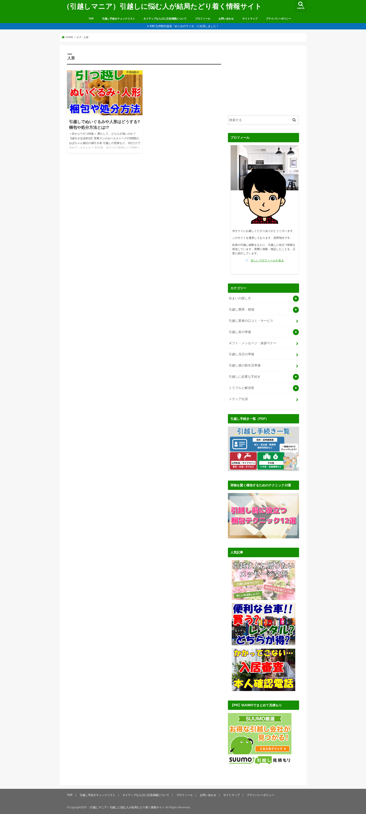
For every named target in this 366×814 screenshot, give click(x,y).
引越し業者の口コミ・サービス (251, 320)
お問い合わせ (226, 18)
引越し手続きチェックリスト (118, 18)
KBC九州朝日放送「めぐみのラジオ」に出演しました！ (184, 26)
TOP (91, 18)
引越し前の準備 (240, 332)
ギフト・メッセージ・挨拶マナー (252, 343)
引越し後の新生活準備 (245, 365)
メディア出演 (238, 399)
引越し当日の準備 (241, 354)
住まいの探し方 (240, 298)
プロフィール (202, 18)
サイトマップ (250, 18)
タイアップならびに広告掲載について (165, 18)
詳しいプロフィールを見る (267, 260)
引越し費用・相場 (241, 309)
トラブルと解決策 (241, 388)
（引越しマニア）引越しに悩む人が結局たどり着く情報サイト (162, 6)
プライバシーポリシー (278, 18)
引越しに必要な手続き (245, 376)
